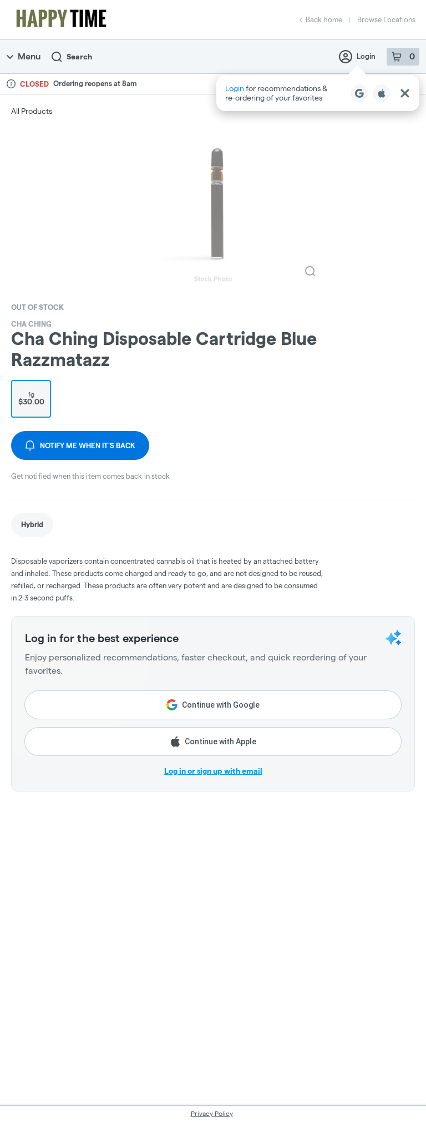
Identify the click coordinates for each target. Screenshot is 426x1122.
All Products (31, 111)
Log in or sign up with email (213, 771)
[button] (317, 93)
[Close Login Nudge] (404, 93)
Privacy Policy (212, 1113)
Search (79, 56)
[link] (32, 525)
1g (31, 398)
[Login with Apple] (381, 93)
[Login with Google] (359, 93)
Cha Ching (31, 324)
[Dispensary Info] (11, 83)
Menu (29, 56)
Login (366, 56)
